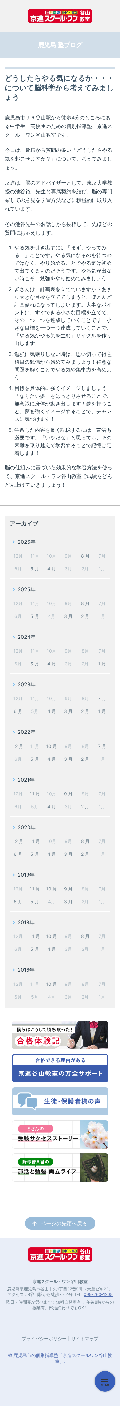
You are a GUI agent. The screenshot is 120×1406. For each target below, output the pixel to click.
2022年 (27, 732)
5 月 (34, 568)
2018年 (26, 922)
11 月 (35, 793)
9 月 (68, 793)
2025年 (27, 589)
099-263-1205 (98, 1294)
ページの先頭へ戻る (64, 1223)
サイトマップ (84, 1338)
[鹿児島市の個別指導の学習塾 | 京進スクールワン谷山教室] (60, 16)
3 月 (68, 616)
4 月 (51, 568)
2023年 (27, 684)
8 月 (85, 556)
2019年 (26, 875)
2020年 (27, 827)
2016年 (26, 970)
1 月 (102, 663)
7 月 (102, 698)
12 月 (18, 746)
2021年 (26, 780)
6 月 (18, 711)
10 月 (51, 746)
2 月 (85, 616)
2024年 (27, 637)
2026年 (27, 542)
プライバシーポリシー (44, 1338)
